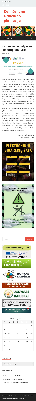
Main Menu (10, 38)
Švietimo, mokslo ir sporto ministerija (15, 382)
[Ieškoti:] (18, 239)
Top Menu (7, 1)
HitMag (21, 398)
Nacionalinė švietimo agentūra (13, 379)
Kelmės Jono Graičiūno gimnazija (14, 16)
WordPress (13, 398)
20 (18, 337)
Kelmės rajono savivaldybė (12, 376)
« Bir (9, 349)
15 (27, 333)
